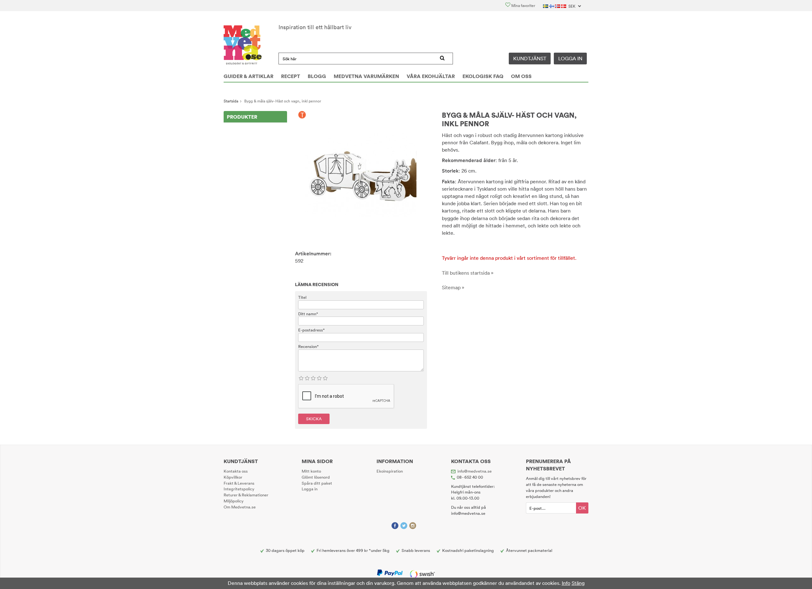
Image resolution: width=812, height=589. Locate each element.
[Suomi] (552, 5)
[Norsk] (558, 5)
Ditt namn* (308, 313)
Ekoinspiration (390, 471)
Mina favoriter (522, 5)
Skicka (314, 418)
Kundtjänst (529, 58)
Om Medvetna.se (240, 506)
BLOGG (317, 76)
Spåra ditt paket (317, 483)
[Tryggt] (302, 115)
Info (566, 583)
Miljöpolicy (234, 500)
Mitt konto (311, 471)
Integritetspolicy (239, 488)
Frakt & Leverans (239, 483)
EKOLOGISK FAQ (482, 76)
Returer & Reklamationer (246, 494)
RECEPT (290, 76)
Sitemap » (453, 287)
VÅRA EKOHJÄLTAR (431, 76)
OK (582, 508)
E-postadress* (311, 329)
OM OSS (521, 76)
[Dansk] (564, 5)
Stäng (578, 583)
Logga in (570, 58)
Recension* (308, 346)
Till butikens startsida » (468, 273)
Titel (302, 297)
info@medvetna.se (474, 471)
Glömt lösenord (316, 477)
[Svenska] (546, 5)
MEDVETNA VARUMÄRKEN (366, 76)
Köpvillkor (233, 477)
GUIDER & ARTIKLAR (248, 76)
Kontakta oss (236, 471)
